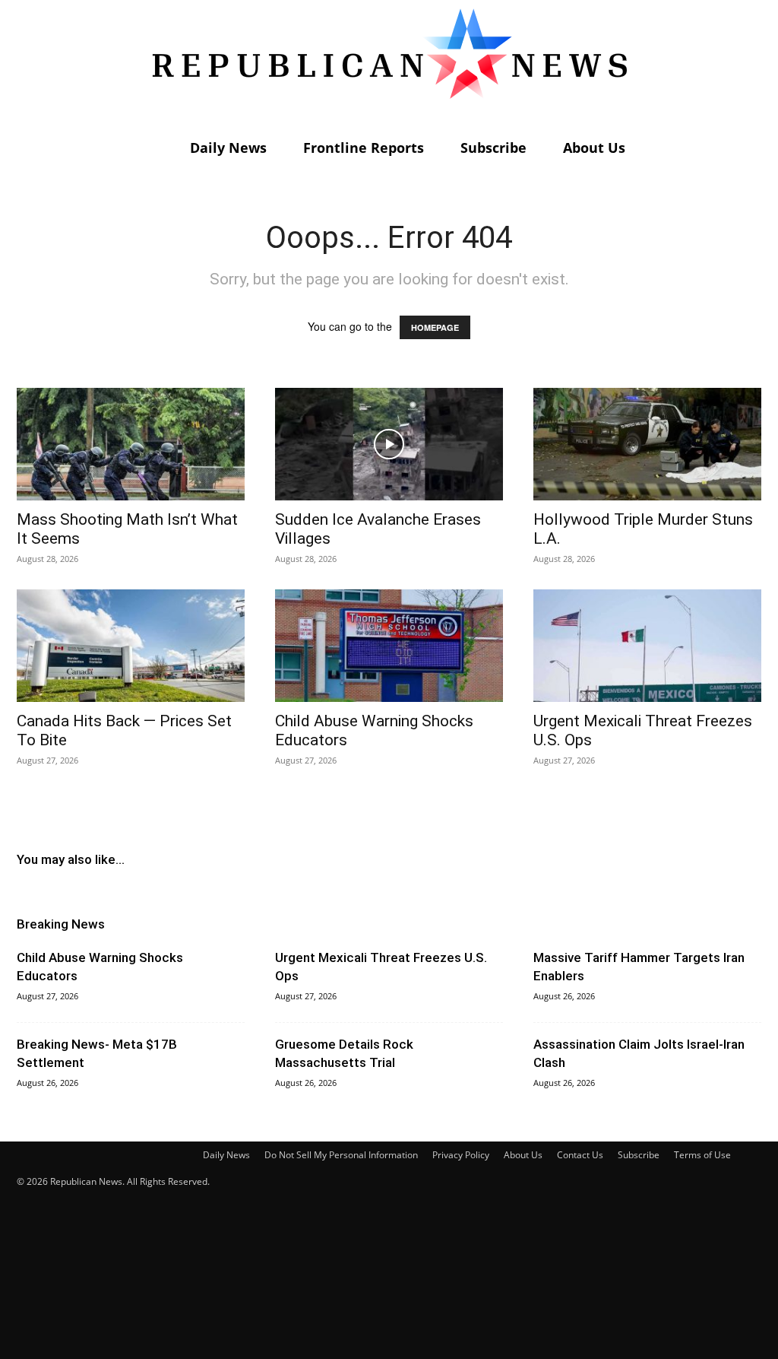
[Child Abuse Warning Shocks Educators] (389, 645)
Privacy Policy (460, 1154)
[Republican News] (389, 64)
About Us (594, 147)
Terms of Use (702, 1154)
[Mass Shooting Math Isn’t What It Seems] (131, 444)
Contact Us (580, 1154)
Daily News (228, 147)
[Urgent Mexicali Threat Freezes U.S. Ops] (647, 645)
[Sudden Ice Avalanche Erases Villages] (389, 444)
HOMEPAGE (435, 327)
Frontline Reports (363, 147)
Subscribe (493, 147)
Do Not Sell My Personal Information (341, 1154)
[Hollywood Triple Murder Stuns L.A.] (647, 444)
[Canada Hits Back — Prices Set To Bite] (131, 645)
